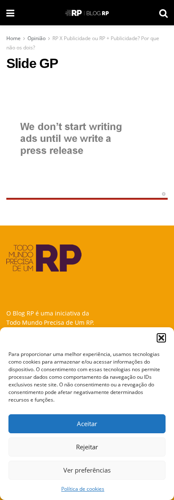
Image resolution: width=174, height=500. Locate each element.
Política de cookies (82, 488)
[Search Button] (163, 12)
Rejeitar (87, 447)
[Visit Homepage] (87, 13)
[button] (161, 338)
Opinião (36, 38)
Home (13, 38)
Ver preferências (87, 470)
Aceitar (87, 423)
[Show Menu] (10, 12)
